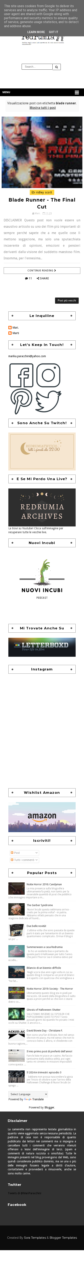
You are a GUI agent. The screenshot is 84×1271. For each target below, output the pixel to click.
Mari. (15, 327)
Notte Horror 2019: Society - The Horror (50, 988)
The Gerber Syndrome (40, 905)
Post (16, 852)
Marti (15, 333)
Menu (6, 92)
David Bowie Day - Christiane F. (45, 1030)
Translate (38, 1099)
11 (30, 278)
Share (44, 278)
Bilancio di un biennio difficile (44, 967)
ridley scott (43, 192)
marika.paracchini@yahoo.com (27, 356)
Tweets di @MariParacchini (24, 1193)
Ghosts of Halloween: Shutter (44, 1009)
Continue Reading (41, 270)
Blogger (49, 1107)
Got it (53, 32)
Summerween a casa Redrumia (45, 947)
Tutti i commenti (23, 860)
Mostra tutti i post (43, 108)
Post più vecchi (67, 300)
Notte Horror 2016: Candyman (44, 884)
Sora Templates (35, 1238)
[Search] (57, 67)
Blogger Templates (63, 1238)
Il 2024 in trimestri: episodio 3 (44, 1072)
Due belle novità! (36, 926)
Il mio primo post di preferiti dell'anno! (49, 1051)
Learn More (36, 32)
